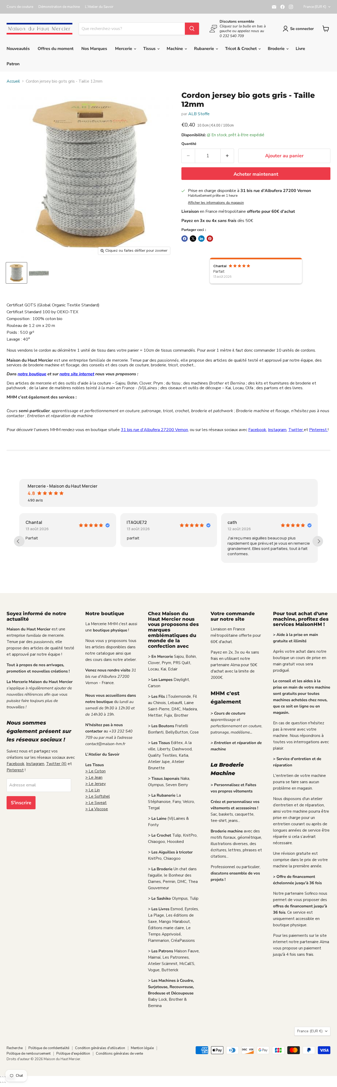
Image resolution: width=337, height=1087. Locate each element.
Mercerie (124, 49)
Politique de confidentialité (48, 1048)
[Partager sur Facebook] (184, 238)
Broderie (277, 49)
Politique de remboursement (29, 1053)
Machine (175, 49)
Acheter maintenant (256, 174)
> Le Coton (95, 771)
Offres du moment (55, 49)
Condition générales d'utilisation (100, 1048)
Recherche (15, 1048)
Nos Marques (94, 49)
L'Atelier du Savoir (99, 7)
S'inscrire (21, 803)
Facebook (257, 430)
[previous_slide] (19, 541)
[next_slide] (318, 541)
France (315, 6)
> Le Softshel (97, 796)
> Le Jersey (95, 783)
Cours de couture (20, 7)
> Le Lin (92, 790)
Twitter (296, 430)
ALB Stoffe (199, 114)
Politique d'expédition (73, 1053)
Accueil (13, 81)
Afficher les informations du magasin (216, 203)
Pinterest (318, 430)
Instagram (277, 430)
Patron (13, 64)
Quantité (188, 144)
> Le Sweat (96, 802)
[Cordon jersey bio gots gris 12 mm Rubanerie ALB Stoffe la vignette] (16, 272)
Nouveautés (18, 49)
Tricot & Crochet (241, 49)
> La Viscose (96, 809)
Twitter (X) (56, 763)
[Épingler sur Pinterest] (210, 238)
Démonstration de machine (59, 7)
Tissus (150, 49)
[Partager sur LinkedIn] (201, 238)
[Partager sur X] (193, 238)
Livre (300, 49)
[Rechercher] (192, 29)
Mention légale (142, 1048)
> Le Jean (93, 777)
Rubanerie (204, 49)
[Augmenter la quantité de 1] (227, 156)
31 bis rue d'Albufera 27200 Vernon (154, 430)
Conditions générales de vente (119, 1053)
